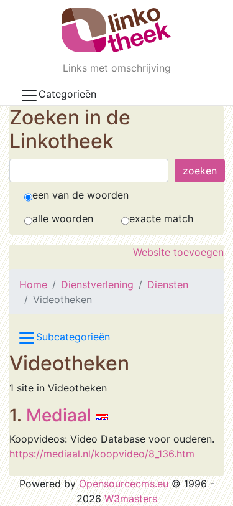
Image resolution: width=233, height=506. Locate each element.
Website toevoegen (178, 252)
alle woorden (62, 218)
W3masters (130, 498)
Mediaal (58, 415)
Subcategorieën (73, 336)
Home (33, 284)
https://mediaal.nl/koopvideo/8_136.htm (101, 453)
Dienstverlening (97, 284)
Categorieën (67, 94)
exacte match (161, 218)
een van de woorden (80, 195)
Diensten (167, 284)
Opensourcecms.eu (123, 483)
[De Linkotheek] (116, 30)
